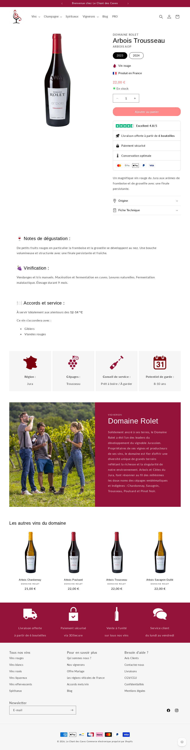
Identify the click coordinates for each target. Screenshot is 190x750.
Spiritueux (15, 690)
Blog (69, 690)
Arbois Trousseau (116, 579)
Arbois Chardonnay (30, 579)
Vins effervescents (20, 684)
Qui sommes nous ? (79, 658)
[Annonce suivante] (128, 3)
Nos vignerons (76, 664)
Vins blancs (16, 664)
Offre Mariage (75, 671)
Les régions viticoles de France (86, 677)
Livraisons (131, 671)
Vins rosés (15, 671)
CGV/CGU (131, 677)
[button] (35, 16)
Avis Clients (132, 658)
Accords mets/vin (78, 684)
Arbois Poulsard (73, 579)
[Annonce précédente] (62, 3)
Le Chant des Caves (76, 741)
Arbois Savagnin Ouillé (159, 579)
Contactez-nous (134, 664)
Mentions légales (135, 690)
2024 (136, 55)
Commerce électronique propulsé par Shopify (110, 741)
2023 (120, 55)
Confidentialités (134, 684)
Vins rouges (16, 658)
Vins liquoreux (18, 677)
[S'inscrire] (72, 710)
